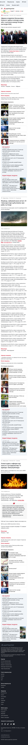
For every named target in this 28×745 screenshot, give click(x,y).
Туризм (2, 687)
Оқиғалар (18, 460)
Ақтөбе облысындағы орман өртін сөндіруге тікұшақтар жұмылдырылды (13, 540)
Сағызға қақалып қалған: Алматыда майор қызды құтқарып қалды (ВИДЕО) (12, 165)
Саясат (2, 694)
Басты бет (2, 2)
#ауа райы (3, 350)
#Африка (18, 86)
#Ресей (3, 86)
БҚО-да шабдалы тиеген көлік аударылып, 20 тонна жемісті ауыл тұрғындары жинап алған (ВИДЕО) (10, 181)
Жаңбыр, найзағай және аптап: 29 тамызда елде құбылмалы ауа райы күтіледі (12, 150)
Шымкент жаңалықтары (6, 664)
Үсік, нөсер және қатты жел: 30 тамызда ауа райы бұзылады (13, 158)
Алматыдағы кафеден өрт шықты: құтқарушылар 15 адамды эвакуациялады (12, 154)
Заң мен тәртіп (15, 5)
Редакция (3, 711)
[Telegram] (11, 724)
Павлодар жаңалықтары (6, 666)
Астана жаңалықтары (6, 661)
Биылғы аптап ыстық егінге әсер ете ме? (10, 93)
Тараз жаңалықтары (5, 668)
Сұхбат (2, 702)
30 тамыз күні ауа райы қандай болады (11, 162)
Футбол (2, 674)
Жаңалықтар (10, 2)
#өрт (7, 532)
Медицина (3, 685)
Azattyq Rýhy (6, 15)
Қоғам (8, 5)
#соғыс (13, 86)
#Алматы (3, 532)
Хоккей (2, 676)
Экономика (3, 696)
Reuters (17, 51)
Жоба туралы (4, 709)
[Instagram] (5, 724)
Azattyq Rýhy (21, 500)
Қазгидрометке (8, 242)
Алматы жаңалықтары (6, 663)
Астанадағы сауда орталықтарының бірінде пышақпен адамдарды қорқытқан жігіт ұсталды (13, 171)
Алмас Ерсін (5, 198)
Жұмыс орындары (5, 717)
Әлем (2, 704)
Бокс (2, 678)
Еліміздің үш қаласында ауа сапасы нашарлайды (12, 363)
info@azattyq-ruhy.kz (5, 736)
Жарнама (3, 713)
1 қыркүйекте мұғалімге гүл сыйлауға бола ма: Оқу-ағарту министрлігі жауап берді (13, 358)
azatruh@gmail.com (5, 735)
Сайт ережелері (4, 715)
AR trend (24, 2)
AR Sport (2, 5)
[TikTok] (8, 724)
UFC (2, 679)
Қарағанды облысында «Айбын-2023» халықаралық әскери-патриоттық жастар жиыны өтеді (12, 98)
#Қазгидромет (10, 350)
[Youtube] (14, 724)
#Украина (8, 86)
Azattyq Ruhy (12, 51)
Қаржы (18, 2)
